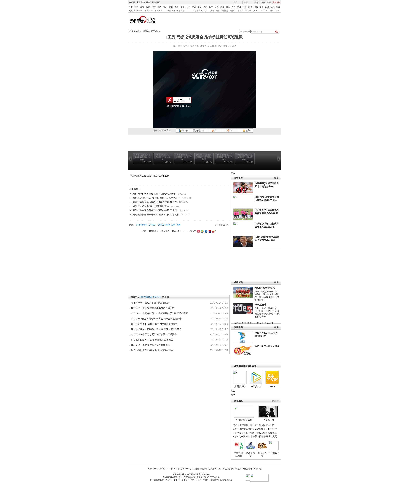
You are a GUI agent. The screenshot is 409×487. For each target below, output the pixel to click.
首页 (131, 7)
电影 (218, 11)
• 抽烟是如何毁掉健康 (266, 433)
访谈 (267, 7)
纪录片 (233, 11)
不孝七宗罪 (268, 419)
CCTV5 (161, 225)
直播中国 (171, 11)
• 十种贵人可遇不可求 (244, 433)
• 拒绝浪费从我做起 (267, 436)
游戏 (278, 7)
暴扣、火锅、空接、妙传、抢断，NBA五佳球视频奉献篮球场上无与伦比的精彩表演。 (267, 312)
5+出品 (238, 323)
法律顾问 (212, 469)
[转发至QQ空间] (202, 231)
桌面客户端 (240, 386)
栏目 (278, 11)
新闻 (136, 7)
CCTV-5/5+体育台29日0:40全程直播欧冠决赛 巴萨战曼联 (159, 313)
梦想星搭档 (250, 454)
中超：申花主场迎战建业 (267, 346)
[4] (162, 130)
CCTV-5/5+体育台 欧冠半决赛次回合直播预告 (154, 334)
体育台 (146, 31)
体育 (148, 7)
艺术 (194, 7)
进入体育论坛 (214, 46)
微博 (250, 7)
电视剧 (225, 11)
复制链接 (165, 231)
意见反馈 (200, 130)
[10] (170, 130)
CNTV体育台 (141, 225)
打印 (144, 231)
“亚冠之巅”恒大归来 (265, 288)
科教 (177, 7)
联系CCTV (162, 469)
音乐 (171, 7)
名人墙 (262, 425)
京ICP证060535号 (188, 477)
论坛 (261, 7)
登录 (257, 2)
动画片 (240, 11)
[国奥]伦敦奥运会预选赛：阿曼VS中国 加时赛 (154, 202)
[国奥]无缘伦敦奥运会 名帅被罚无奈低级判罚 (154, 194)
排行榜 (184, 130)
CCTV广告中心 (224, 469)
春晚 (159, 7)
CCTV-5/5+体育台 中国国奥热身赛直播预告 (152, 308)
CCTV (264, 11)
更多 (276, 178)
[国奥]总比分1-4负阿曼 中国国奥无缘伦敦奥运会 (156, 198)
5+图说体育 (248, 323)
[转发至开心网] (198, 231)
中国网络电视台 (143, 2)
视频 (168, 225)
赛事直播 (181, 11)
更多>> (275, 401)
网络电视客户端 (199, 11)
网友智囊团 (247, 469)
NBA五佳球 (260, 304)
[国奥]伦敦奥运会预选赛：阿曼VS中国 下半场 (154, 210)
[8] (167, 130)
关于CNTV (173, 469)
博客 (256, 7)
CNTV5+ (152, 225)
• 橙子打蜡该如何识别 (244, 429)
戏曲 (165, 7)
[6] (165, 130)
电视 (131, 11)
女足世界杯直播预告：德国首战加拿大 (150, 303)
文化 (188, 7)
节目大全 (158, 11)
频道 (272, 11)
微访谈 (236, 425)
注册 (263, 2)
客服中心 (258, 469)
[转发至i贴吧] (209, 231)
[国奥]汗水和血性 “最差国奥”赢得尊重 (150, 206)
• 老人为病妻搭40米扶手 (245, 436)
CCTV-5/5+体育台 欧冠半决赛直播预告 (150, 345)
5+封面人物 (260, 323)
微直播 (245, 425)
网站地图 (156, 2)
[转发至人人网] (205, 231)
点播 (173, 225)
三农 (233, 7)
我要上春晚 (262, 454)
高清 (212, 11)
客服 (269, 2)
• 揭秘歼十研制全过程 (266, 429)
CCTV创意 (236, 469)
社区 (245, 7)
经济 (142, 7)
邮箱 (272, 7)
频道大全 (138, 11)
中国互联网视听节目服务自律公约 (217, 480)
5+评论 (270, 323)
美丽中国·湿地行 (239, 454)
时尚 (228, 7)
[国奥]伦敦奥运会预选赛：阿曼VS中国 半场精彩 (155, 214)
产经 (205, 7)
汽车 (211, 7)
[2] (160, 130)
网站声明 (203, 469)
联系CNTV (184, 469)
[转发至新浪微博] (213, 231)
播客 (255, 11)
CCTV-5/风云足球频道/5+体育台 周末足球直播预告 (156, 318)
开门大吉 (273, 453)
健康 (222, 7)
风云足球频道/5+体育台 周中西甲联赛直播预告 (154, 324)
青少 (182, 7)
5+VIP (273, 386)
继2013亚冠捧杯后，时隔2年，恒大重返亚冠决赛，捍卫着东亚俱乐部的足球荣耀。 (267, 295)
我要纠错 (154, 231)
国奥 (179, 225)
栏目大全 (149, 11)
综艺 (154, 7)
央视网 (132, 2)
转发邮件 (177, 231)
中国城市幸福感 (244, 419)
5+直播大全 (256, 386)
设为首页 (276, 2)
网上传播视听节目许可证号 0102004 (165, 480)
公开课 (248, 11)
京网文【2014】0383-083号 (208, 477)
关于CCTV (152, 469)
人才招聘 (194, 469)
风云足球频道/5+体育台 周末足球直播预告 (152, 339)
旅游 (217, 7)
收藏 (247, 130)
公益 (200, 7)
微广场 (253, 425)
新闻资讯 (155, 31)
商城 (239, 7)
